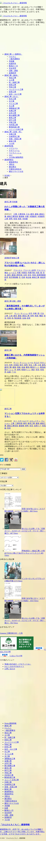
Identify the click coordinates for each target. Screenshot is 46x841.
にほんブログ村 (16, 656)
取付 (21, 365)
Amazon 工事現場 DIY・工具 (11, 633)
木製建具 (33, 216)
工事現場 (21, 214)
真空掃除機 (13, 277)
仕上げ (36, 363)
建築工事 (25, 316)
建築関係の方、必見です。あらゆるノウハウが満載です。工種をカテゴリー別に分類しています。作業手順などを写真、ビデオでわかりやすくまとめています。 (22, 831)
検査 (36, 316)
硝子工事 (12, 120)
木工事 (11, 106)
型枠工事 (12, 87)
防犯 (9, 428)
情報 (19, 367)
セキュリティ (34, 421)
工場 (11, 316)
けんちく (12, 56)
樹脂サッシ (25, 370)
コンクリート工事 (16, 89)
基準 (26, 365)
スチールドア (23, 421)
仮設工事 (12, 78)
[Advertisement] (23, 39)
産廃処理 (12, 73)
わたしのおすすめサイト (14, 666)
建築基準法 (13, 162)
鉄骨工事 (12, 92)
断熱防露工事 (14, 127)
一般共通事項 (14, 59)
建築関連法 (8, 160)
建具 (32, 214)
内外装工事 (13, 125)
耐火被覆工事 (14, 115)
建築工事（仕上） (11, 96)
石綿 (23, 277)
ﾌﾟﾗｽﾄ (14, 372)
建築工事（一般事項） (13, 54)
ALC (11, 155)
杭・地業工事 (14, 82)
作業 (19, 273)
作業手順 (31, 273)
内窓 (11, 365)
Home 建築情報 (10, 723)
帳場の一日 (13, 66)
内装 (37, 273)
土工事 (11, 80)
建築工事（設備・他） (13, 132)
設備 (24, 318)
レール (30, 363)
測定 (33, 370)
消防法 (11, 164)
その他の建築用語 (16, 157)
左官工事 (12, 113)
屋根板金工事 (14, 108)
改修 (23, 367)
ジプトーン (13, 148)
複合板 (28, 277)
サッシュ (24, 313)
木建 (27, 216)
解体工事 (12, 141)
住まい (43, 363)
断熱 (27, 367)
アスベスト (17, 270)
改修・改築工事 (15, 139)
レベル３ (12, 273)
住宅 (30, 313)
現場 (15, 219)
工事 (15, 214)
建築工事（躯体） (11, 75)
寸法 (42, 313)
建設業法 (12, 167)
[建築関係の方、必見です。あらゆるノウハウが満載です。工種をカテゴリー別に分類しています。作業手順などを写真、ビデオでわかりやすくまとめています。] (13, 3)
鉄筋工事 (12, 85)
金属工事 (12, 111)
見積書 (11, 61)
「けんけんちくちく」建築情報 (15, 824)
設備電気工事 (14, 136)
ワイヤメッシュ (15, 153)
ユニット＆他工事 (16, 129)
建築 (36, 214)
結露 (9, 372)
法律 (25, 275)
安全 (30, 365)
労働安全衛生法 (15, 169)
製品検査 (17, 318)
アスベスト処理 (29, 270)
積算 (19, 219)
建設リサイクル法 (16, 171)
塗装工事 (12, 122)
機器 (41, 316)
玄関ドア (37, 426)
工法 (27, 214)
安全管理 (12, 68)
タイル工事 (13, 103)
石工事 (11, 101)
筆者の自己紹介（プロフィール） (17, 664)
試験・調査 (13, 71)
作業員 (24, 273)
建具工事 (12, 118)
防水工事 (12, 99)
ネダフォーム (14, 151)
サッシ (17, 313)
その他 (11, 143)
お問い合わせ (9, 669)
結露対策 (12, 64)
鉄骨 (28, 318)
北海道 (16, 365)
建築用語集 (8, 146)
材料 (11, 219)
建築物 (21, 216)
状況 (29, 275)
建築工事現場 (12, 216)
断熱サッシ (34, 367)
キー (15, 421)
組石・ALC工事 (15, 94)
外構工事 (12, 134)
